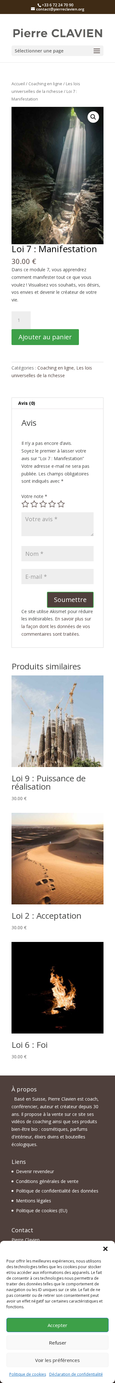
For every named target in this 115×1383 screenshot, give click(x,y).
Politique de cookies (27, 1374)
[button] (105, 1249)
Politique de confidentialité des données (57, 1191)
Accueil (18, 83)
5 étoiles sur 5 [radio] (61, 504)
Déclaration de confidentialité (76, 1374)
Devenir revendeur (35, 1171)
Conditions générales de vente (47, 1181)
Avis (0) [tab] (26, 403)
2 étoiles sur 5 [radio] (34, 504)
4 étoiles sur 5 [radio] (52, 504)
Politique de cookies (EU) (41, 1210)
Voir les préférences (57, 1360)
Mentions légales (33, 1201)
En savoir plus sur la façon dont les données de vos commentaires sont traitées (56, 626)
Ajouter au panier (45, 337)
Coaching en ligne (45, 83)
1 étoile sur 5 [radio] (25, 504)
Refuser (57, 1342)
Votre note (34, 496)
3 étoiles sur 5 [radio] (43, 504)
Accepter (57, 1325)
